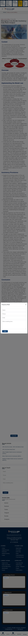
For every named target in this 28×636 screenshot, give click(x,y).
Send (5, 331)
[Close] (26, 305)
